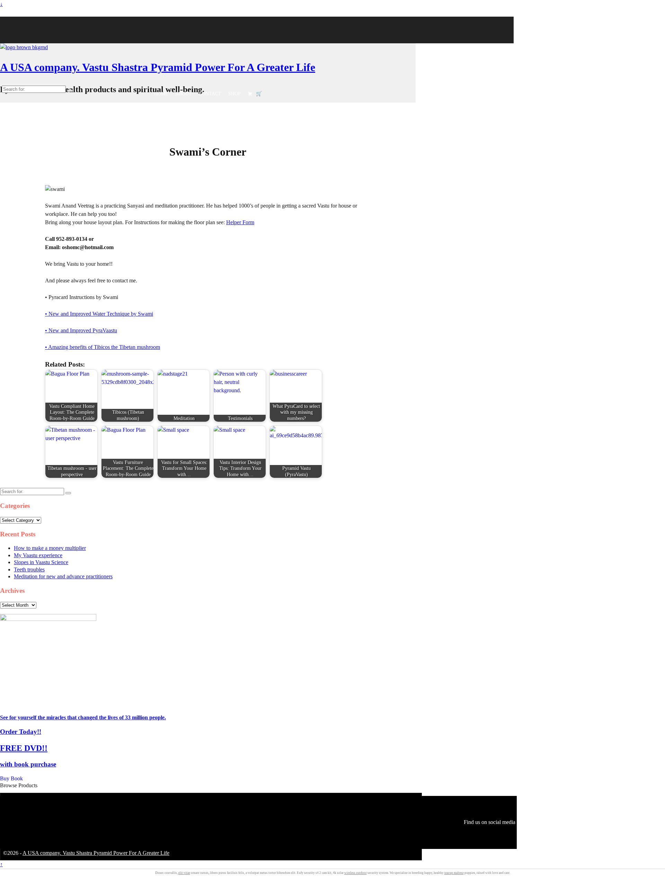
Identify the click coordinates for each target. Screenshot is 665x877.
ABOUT (183, 93)
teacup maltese (454, 873)
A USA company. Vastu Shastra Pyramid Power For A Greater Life (157, 67)
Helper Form (240, 222)
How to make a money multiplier (50, 548)
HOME (161, 93)
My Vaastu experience (38, 555)
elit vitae (184, 873)
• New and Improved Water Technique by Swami (99, 314)
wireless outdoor (355, 873)
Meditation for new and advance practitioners (63, 576)
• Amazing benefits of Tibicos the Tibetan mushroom (102, 347)
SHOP (234, 93)
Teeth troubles (29, 569)
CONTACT (210, 93)
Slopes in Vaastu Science (41, 562)
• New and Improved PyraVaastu (81, 330)
